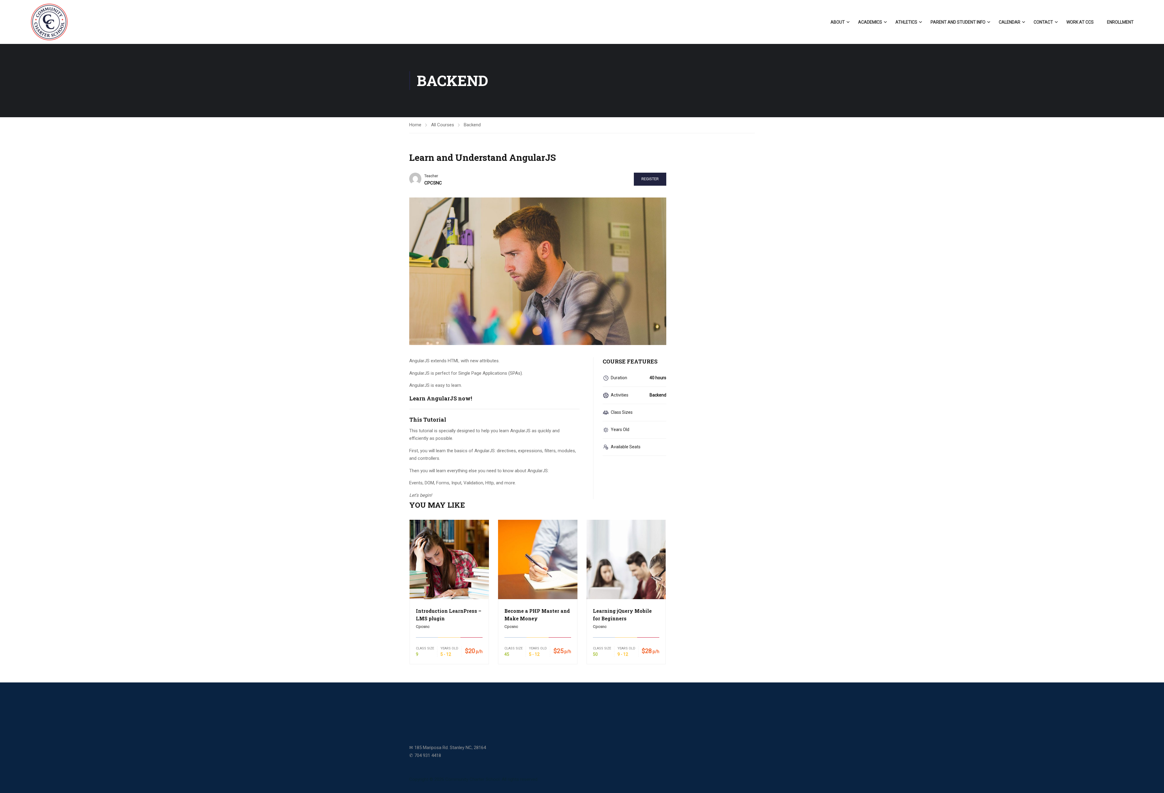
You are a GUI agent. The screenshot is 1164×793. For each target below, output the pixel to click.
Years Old (449, 648)
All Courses (442, 125)
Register (650, 179)
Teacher (431, 176)
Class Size (425, 648)
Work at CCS (1080, 22)
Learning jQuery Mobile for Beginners (622, 615)
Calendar (1009, 22)
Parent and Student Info (958, 22)
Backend (472, 125)
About (838, 22)
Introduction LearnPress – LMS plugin (448, 615)
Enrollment (1120, 22)
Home (415, 125)
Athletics (906, 22)
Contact (1043, 22)
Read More (449, 559)
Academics (870, 22)
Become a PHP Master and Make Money (537, 615)
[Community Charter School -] (49, 22)
